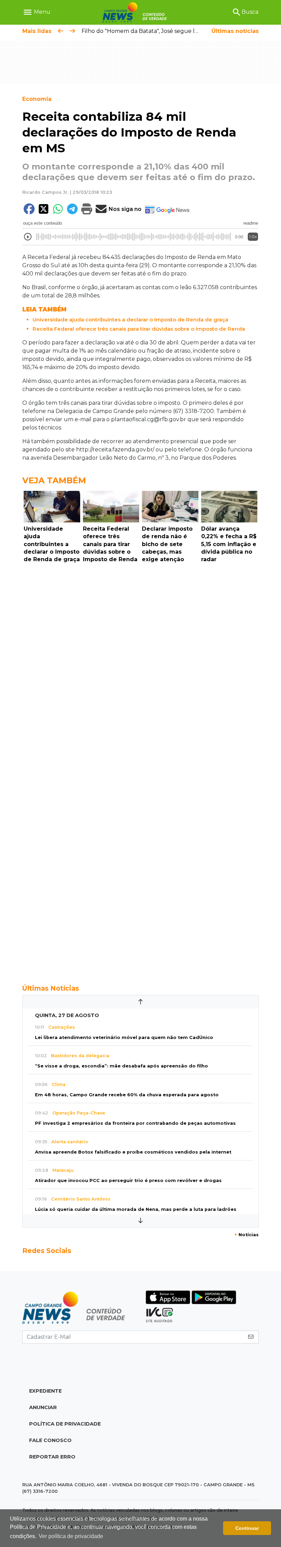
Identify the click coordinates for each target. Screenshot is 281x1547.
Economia (36, 99)
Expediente (45, 1391)
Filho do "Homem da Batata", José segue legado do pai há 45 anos (171, 31)
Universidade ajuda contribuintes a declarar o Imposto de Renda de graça (130, 319)
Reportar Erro (52, 1457)
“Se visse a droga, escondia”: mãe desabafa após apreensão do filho (121, 1065)
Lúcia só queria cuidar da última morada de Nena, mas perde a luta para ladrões (135, 1209)
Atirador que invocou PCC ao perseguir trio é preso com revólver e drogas (128, 1180)
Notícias (246, 1234)
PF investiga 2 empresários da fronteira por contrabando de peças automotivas (135, 1123)
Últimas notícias (235, 31)
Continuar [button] (247, 1528)
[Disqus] (140, 660)
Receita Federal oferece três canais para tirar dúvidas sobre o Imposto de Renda (139, 329)
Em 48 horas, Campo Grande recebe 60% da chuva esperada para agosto (127, 1094)
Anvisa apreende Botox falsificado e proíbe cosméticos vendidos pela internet (133, 1152)
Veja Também (54, 480)
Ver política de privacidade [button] (71, 1536)
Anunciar (43, 1407)
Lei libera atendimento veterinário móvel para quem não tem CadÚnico (124, 1037)
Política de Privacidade (65, 1424)
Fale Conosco (50, 1440)
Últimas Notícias (50, 988)
